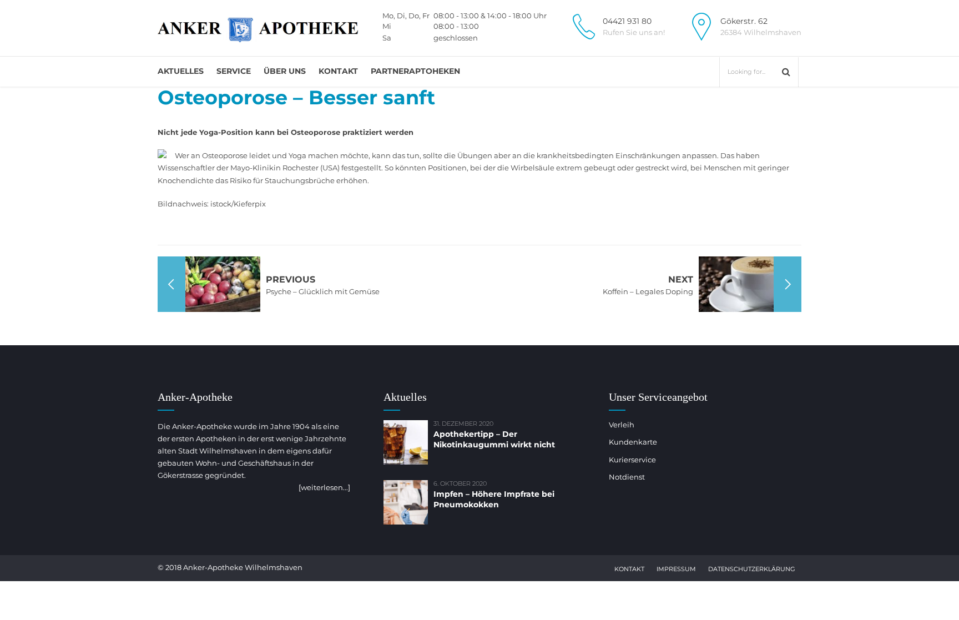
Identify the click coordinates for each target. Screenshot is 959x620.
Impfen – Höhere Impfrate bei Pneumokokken (493, 499)
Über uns (285, 71)
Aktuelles (181, 71)
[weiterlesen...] (324, 487)
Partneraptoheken (415, 71)
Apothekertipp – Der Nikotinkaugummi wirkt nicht (494, 439)
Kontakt (338, 71)
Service (233, 71)
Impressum (676, 569)
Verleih (621, 424)
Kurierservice (632, 459)
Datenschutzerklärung (751, 569)
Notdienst (627, 476)
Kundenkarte (633, 441)
